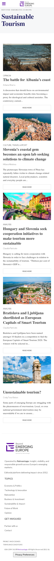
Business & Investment (14, 499)
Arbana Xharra (9, 85)
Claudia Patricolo (10, 248)
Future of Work (11, 508)
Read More (27, 108)
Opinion (7, 76)
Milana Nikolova (9, 164)
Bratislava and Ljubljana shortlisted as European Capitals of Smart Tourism (24, 317)
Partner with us (11, 526)
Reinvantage (23, 549)
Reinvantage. (23, 461)
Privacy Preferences (24, 554)
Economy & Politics (13, 486)
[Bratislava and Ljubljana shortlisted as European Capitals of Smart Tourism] (27, 290)
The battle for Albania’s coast (26, 79)
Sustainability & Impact (14, 504)
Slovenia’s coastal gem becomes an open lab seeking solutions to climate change (26, 154)
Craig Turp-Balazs (10, 397)
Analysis (7, 225)
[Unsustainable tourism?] (27, 369)
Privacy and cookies (11, 541)
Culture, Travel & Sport (15, 145)
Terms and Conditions (12, 545)
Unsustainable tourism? (22, 392)
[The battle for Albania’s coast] (27, 56)
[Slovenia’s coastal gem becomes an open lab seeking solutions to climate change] (27, 126)
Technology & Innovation (15, 490)
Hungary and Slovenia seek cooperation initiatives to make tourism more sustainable (25, 236)
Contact (8, 530)
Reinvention (9, 495)
